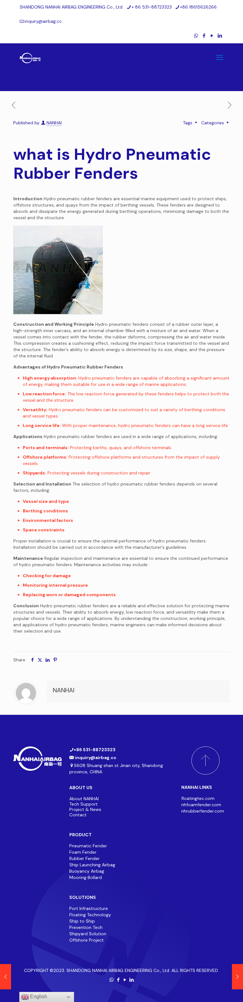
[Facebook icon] (204, 36)
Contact (78, 815)
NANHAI (54, 123)
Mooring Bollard (86, 877)
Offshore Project (86, 940)
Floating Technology (90, 915)
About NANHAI (84, 798)
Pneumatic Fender (88, 846)
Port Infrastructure (88, 908)
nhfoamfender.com (201, 804)
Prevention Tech (86, 927)
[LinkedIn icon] (219, 36)
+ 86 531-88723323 (152, 7)
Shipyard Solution (87, 934)
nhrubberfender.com (202, 811)
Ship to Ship (82, 921)
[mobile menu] (219, 57)
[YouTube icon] (211, 36)
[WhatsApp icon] (196, 36)
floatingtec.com (198, 798)
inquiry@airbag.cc (43, 21)
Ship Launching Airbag (92, 865)
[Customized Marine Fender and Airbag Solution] (30, 57)
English (38, 996)
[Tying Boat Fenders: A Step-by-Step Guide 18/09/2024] (5, 976)
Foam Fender (83, 852)
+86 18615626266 (198, 7)
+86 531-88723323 (94, 749)
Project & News (85, 809)
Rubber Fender (84, 858)
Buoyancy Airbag (86, 871)
